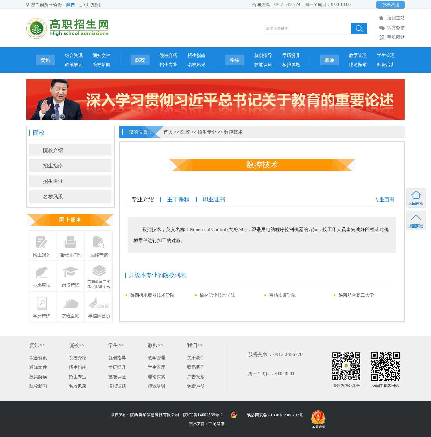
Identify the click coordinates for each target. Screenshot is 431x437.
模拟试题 (291, 64)
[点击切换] (90, 4)
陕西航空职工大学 (356, 295)
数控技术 (233, 132)
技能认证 (263, 64)
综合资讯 (74, 55)
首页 (168, 132)
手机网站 (396, 37)
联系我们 (196, 367)
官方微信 (396, 27)
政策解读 (74, 64)
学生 (234, 60)
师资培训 (386, 64)
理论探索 (358, 64)
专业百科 (385, 199)
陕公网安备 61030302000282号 (275, 415)
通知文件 (101, 55)
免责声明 (196, 386)
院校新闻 (101, 64)
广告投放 (196, 376)
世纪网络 (216, 423)
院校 (140, 60)
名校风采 (196, 64)
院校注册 (390, 4)
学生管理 (386, 55)
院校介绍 (168, 55)
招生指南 (196, 55)
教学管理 (358, 55)
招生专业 (168, 64)
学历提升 (291, 55)
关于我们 (196, 357)
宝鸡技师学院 (282, 295)
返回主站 (396, 17)
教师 (329, 60)
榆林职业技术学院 (217, 295)
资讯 (45, 60)
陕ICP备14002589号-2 (203, 414)
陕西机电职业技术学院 (152, 295)
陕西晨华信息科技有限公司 (154, 414)
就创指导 (263, 55)
